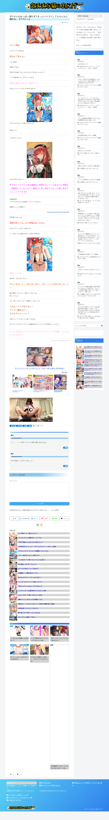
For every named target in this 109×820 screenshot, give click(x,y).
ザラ (35, 425)
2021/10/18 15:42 (17, 456)
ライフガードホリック (17, 390)
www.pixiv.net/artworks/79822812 (58, 212)
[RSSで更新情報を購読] (41, 524)
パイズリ (41, 425)
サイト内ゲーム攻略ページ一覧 (18, 795)
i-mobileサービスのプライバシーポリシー (52, 790)
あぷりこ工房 (36, 391)
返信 (66, 447)
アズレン (20, 425)
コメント (13, 481)
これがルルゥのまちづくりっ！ (40, 390)
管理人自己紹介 (46, 783)
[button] (101, 326)
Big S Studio (15, 391)
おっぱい (13, 425)
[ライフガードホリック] (22, 382)
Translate (91, 19)
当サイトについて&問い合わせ (50, 785)
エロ (25, 425)
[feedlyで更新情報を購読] (37, 524)
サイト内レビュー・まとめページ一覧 (20, 797)
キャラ (30, 425)
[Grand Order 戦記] (64, 382)
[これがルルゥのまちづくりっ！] (43, 382)
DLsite (64, 372)
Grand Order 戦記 (58, 390)
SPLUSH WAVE (57, 391)
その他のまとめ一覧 (14, 800)
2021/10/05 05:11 (17, 438)
